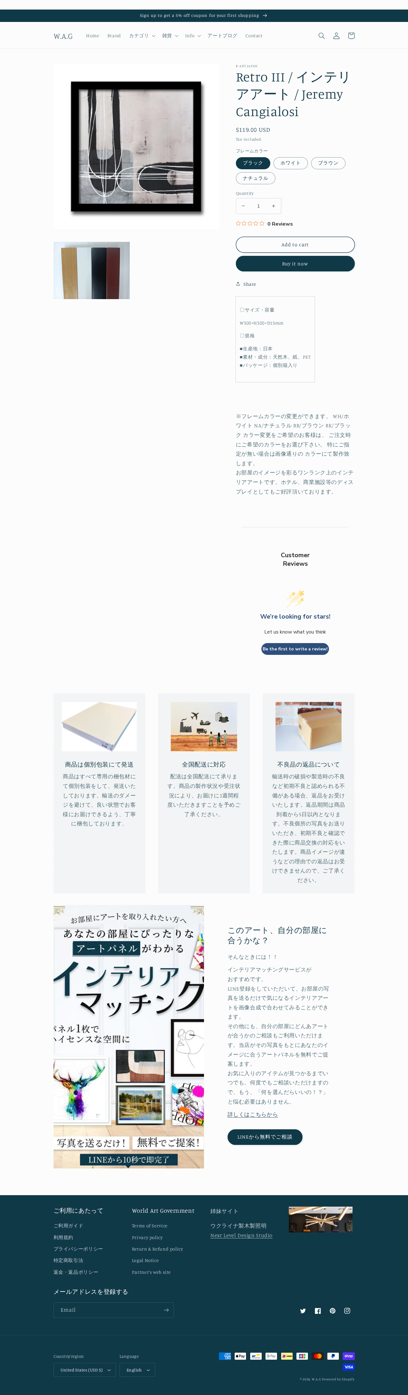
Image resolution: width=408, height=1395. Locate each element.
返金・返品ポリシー (76, 1272)
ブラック (253, 162)
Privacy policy (147, 1237)
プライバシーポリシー (78, 1248)
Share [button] (250, 283)
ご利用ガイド (69, 1225)
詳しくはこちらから (253, 1114)
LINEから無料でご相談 (265, 1137)
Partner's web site (151, 1272)
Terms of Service (150, 1225)
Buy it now (295, 263)
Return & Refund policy (157, 1248)
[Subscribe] (166, 1310)
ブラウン (328, 162)
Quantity (244, 192)
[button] (141, 36)
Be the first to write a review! (295, 649)
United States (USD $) (82, 1369)
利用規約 (64, 1237)
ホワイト (290, 162)
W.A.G (316, 1379)
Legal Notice (145, 1260)
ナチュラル (255, 177)
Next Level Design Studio (241, 1235)
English (134, 1369)
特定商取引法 (69, 1260)
